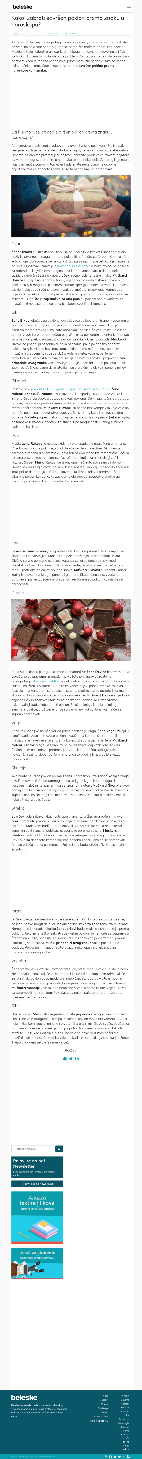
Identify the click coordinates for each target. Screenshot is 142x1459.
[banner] (37, 1263)
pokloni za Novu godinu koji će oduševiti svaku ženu (70, 389)
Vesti (105, 1395)
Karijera (104, 1412)
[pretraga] (59, 1149)
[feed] (128, 1456)
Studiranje (102, 1408)
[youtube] (115, 1456)
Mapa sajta (123, 1423)
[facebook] (65, 1059)
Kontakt (125, 1395)
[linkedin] (77, 1059)
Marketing (123, 1411)
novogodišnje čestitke (73, 266)
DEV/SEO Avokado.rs (47, 1456)
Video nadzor (125, 1447)
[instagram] (106, 1456)
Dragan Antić (51, 33)
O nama (125, 1400)
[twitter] (71, 1059)
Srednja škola (101, 1416)
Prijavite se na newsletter (37, 1184)
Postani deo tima (124, 1405)
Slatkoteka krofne (123, 1428)
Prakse (104, 1404)
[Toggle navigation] (128, 6)
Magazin (103, 1400)
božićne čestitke (46, 681)
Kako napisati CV (99, 1420)
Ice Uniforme (124, 1417)
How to (75, 33)
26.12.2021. (28, 33)
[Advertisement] (71, 100)
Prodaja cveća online (125, 1438)
